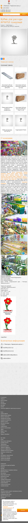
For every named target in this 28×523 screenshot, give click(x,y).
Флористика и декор (5, 456)
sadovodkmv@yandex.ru (10, 354)
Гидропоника (9, 25)
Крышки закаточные (5, 495)
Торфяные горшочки (5, 492)
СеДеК (16, 173)
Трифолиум (19, 176)
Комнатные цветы (5, 445)
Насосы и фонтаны (5, 416)
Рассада (2, 468)
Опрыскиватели (4, 482)
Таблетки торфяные (5, 447)
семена (8, 173)
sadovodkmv (6, 8)
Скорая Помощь (18, 177)
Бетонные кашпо (4, 471)
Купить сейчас (4, 400)
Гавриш (21, 173)
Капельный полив (5, 476)
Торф (2, 453)
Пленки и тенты (4, 421)
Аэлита (12, 173)
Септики (3, 432)
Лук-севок (3, 437)
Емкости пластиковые (6, 427)
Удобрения (3, 497)
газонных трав (4, 176)
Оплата (2, 406)
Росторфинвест (7, 177)
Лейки (2, 429)
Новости (3, 398)
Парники (3, 466)
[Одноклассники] (3, 59)
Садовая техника (4, 442)
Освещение (3, 463)
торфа (2, 177)
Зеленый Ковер (12, 176)
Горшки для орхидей (5, 458)
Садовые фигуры (4, 485)
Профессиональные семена (7, 450)
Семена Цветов (4, 413)
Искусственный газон (5, 474)
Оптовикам (3, 403)
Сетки (2, 439)
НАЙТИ (23, 14)
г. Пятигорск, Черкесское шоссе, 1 (12, 5)
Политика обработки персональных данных (11, 408)
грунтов (24, 176)
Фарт (12, 177)
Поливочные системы (6, 418)
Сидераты (3, 424)
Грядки (2, 489)
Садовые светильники (6, 479)
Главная (2, 25)
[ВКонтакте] (1, 59)
